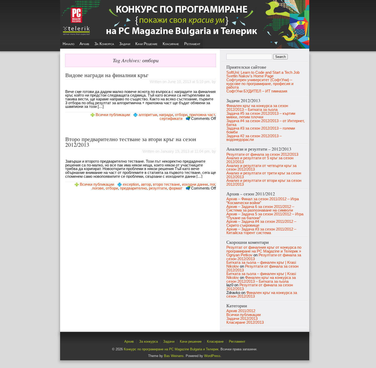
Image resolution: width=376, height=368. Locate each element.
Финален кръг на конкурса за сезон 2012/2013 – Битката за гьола (257, 108)
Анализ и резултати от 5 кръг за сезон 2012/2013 (259, 160)
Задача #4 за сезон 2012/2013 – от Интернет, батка (265, 123)
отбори (181, 115)
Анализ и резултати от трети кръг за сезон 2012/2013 (263, 175)
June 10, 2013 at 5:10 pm (189, 82)
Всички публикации (113, 115)
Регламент (192, 44)
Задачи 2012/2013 (242, 319)
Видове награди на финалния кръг (106, 75)
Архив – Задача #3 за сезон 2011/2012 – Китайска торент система (261, 231)
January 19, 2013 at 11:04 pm (185, 151)
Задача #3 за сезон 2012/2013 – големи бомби (260, 130)
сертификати (171, 119)
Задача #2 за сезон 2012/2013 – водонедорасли (254, 138)
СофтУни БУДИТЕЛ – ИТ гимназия (256, 91)
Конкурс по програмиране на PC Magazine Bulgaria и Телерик (171, 349)
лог (212, 184)
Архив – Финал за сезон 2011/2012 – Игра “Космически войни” (262, 201)
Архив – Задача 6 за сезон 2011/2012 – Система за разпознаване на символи (260, 209)
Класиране (171, 44)
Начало (68, 44)
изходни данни (195, 184)
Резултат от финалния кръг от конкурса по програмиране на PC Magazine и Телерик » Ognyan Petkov (263, 251)
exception (131, 184)
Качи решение (146, 44)
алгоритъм (148, 115)
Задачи (124, 44)
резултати (158, 188)
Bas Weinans (174, 356)
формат (175, 188)
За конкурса (104, 44)
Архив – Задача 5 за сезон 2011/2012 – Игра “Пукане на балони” (264, 216)
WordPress (212, 356)
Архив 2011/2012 (240, 311)
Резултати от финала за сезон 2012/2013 (262, 154)
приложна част (202, 115)
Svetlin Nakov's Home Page (249, 76)
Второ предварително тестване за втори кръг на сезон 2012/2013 (130, 141)
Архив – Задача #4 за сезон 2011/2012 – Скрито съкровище (261, 223)
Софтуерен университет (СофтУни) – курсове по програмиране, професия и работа (259, 83)
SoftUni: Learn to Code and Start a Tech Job (263, 72)
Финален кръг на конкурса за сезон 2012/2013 (261, 295)
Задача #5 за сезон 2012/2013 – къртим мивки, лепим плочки (260, 115)
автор (146, 184)
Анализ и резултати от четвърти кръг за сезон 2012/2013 (261, 168)
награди (166, 115)
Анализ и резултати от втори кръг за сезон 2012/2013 (263, 182)
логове (98, 188)
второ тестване (166, 184)
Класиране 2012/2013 (245, 322)
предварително (133, 188)
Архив (84, 44)
